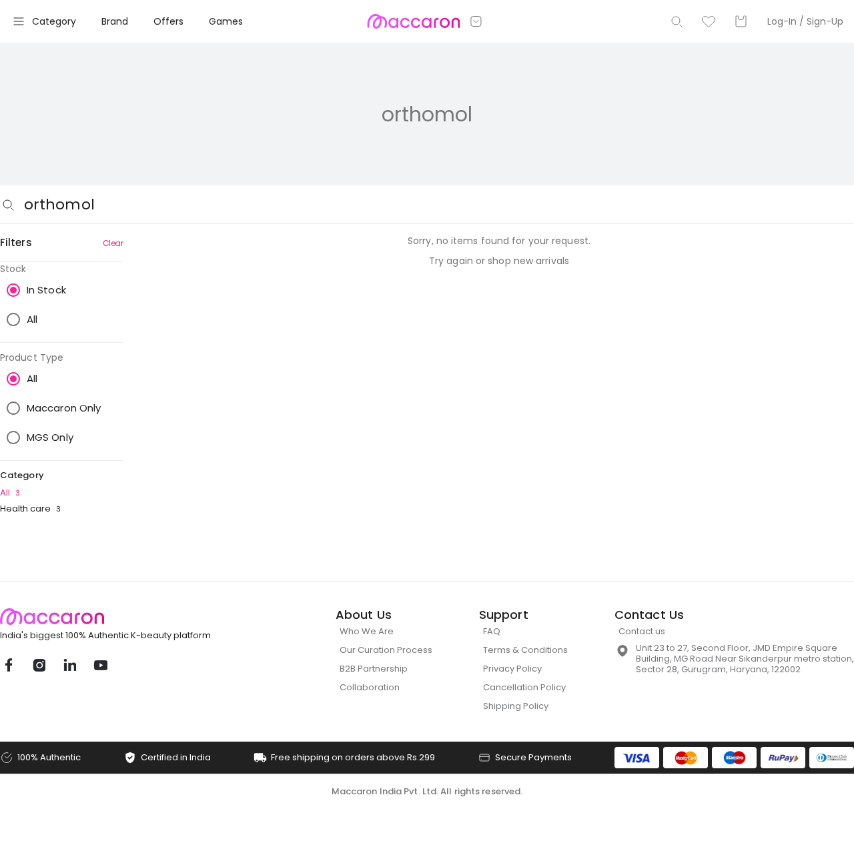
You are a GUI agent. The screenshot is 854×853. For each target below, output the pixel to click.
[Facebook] (8, 665)
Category (54, 21)
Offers (168, 21)
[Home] (413, 21)
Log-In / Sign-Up (805, 21)
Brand (114, 21)
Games (226, 21)
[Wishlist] (709, 21)
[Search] (677, 21)
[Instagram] (39, 665)
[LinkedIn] (69, 665)
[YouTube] (100, 665)
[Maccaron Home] (130, 616)
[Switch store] (476, 21)
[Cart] (741, 21)
